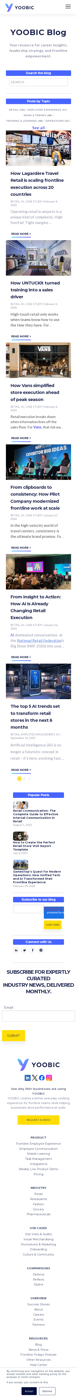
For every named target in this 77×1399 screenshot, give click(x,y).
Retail (17, 109)
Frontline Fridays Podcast (38, 1354)
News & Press (38, 1349)
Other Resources (38, 1360)
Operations (57, 120)
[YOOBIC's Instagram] (41, 951)
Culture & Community (38, 1254)
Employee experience (47, 109)
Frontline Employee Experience (38, 1143)
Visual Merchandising (38, 1239)
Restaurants (38, 1199)
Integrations (38, 1164)
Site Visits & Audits (38, 1234)
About (38, 1309)
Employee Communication (38, 1149)
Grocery (38, 1209)
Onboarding (38, 1249)
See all (38, 127)
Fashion (38, 1204)
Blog (38, 1344)
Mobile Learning (38, 1154)
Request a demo (39, 1119)
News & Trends (38, 115)
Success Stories (38, 1304)
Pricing (39, 1174)
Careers (38, 1314)
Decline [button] (47, 1391)
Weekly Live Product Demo (38, 1169)
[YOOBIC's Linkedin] (16, 951)
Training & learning (24, 120)
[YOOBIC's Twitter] (24, 951)
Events (39, 1319)
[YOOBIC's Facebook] (33, 951)
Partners (38, 1324)
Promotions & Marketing (38, 1244)
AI (12, 635)
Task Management (38, 1159)
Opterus (38, 1274)
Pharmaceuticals (39, 1214)
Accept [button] (29, 1391)
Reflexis (38, 1279)
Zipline (38, 1284)
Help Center (38, 1365)
